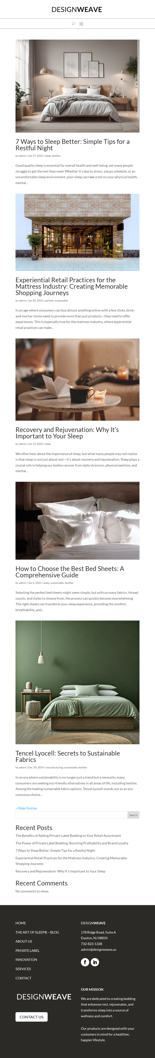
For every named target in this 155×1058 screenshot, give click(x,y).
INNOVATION (26, 959)
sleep (48, 155)
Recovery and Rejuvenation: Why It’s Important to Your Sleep (67, 433)
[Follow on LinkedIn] (95, 962)
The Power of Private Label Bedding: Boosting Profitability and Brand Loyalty (72, 843)
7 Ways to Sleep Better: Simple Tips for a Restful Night (73, 144)
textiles (56, 155)
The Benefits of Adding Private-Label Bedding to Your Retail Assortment (68, 835)
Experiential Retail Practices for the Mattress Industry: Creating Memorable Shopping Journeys (72, 286)
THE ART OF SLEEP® (31, 932)
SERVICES (23, 969)
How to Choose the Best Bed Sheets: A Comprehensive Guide (70, 572)
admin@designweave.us (98, 949)
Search (133, 815)
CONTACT (24, 978)
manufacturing (54, 767)
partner (49, 300)
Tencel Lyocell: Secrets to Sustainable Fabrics (68, 756)
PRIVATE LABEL (28, 950)
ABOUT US (24, 941)
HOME (21, 923)
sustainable (61, 300)
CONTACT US (31, 1017)
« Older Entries (26, 808)
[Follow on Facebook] (85, 962)
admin (22, 155)
